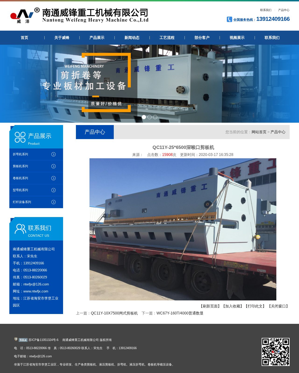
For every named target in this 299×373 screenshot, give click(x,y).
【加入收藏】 (232, 306)
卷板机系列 (20, 178)
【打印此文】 (255, 306)
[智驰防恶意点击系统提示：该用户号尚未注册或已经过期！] (16, 340)
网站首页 (259, 132)
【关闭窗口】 (278, 306)
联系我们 (265, 10)
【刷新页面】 (210, 306)
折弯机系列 (20, 154)
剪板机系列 (20, 166)
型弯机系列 (20, 190)
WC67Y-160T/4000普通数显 (180, 313)
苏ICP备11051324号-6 (43, 340)
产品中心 (283, 10)
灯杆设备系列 (22, 202)
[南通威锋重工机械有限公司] (79, 22)
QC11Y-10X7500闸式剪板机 (114, 313)
